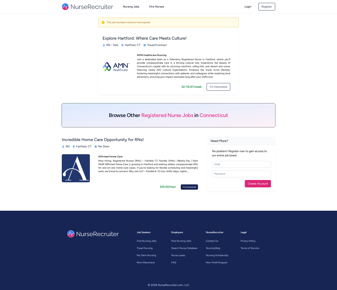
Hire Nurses (156, 6)
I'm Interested (218, 86)
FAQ (173, 262)
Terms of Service (250, 248)
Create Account (258, 183)
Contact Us (212, 240)
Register (267, 6)
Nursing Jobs (131, 6)
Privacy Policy (248, 240)
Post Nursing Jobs (181, 240)
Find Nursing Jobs (147, 240)
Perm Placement (146, 262)
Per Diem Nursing (146, 255)
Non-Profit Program (216, 262)
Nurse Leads (178, 255)
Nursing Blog (213, 248)
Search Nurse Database (184, 248)
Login (248, 6)
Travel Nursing (145, 248)
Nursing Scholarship (217, 255)
